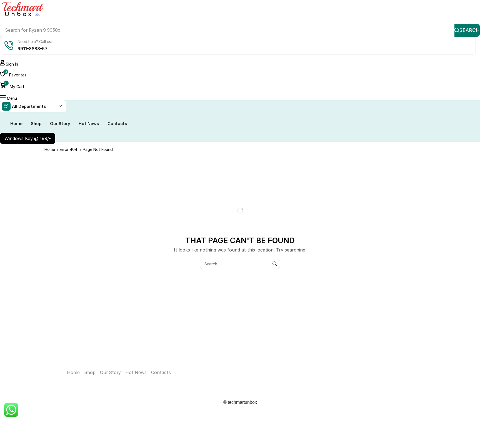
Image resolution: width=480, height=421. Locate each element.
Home (49, 149)
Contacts (161, 372)
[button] (9, 64)
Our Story (110, 372)
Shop (90, 372)
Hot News (136, 372)
